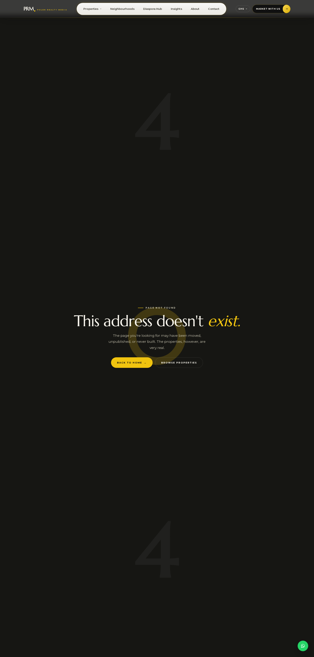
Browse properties (179, 362)
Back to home (132, 362)
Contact (213, 9)
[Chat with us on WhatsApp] (303, 646)
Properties (90, 9)
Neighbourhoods (122, 9)
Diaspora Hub (152, 9)
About (195, 9)
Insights (176, 9)
